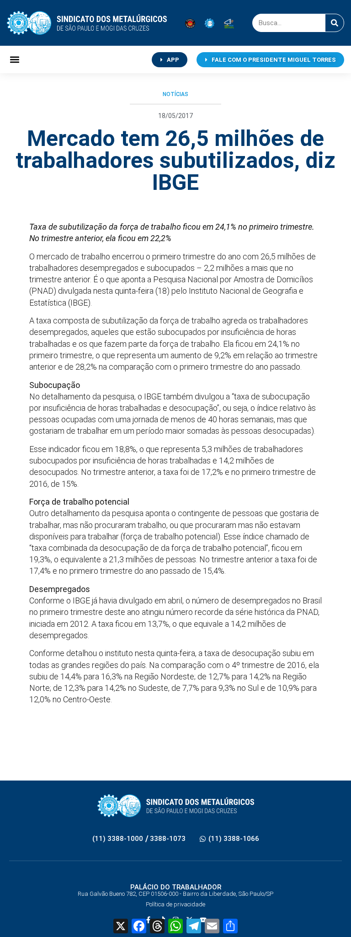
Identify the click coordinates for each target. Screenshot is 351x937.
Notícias (175, 94)
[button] (14, 59)
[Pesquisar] (334, 23)
